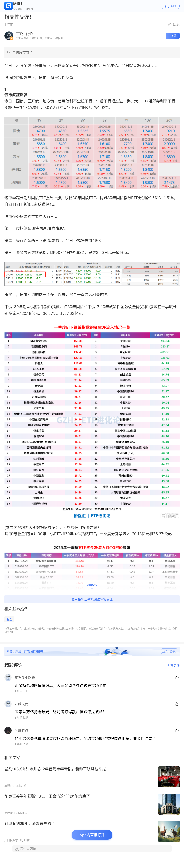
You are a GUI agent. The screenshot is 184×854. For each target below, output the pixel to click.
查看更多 (173, 665)
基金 (9, 619)
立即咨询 (169, 651)
